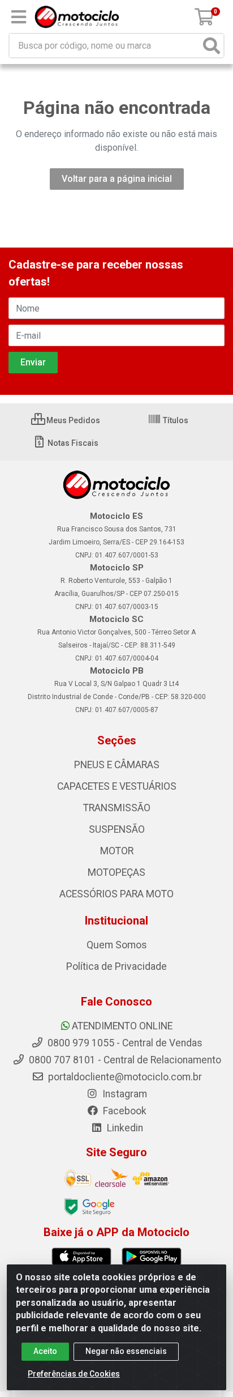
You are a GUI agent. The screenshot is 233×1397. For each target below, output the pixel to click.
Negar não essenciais (126, 1351)
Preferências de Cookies (74, 1373)
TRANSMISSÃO (116, 808)
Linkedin (124, 1128)
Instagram (123, 1094)
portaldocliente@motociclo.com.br (124, 1077)
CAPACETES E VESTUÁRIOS (116, 786)
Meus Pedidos (72, 420)
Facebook (123, 1111)
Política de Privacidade (116, 966)
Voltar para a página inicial (117, 178)
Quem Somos (117, 945)
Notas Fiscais (72, 443)
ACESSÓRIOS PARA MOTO (116, 894)
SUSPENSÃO (117, 829)
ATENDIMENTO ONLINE (122, 1026)
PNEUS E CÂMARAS (116, 764)
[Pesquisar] (211, 45)
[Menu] (18, 17)
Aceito (45, 1351)
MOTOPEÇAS (116, 872)
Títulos (174, 420)
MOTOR (116, 851)
